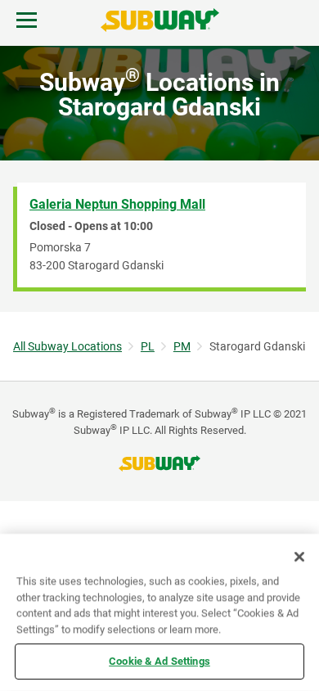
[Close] (299, 557)
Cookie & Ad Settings (159, 661)
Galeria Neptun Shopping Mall (117, 204)
